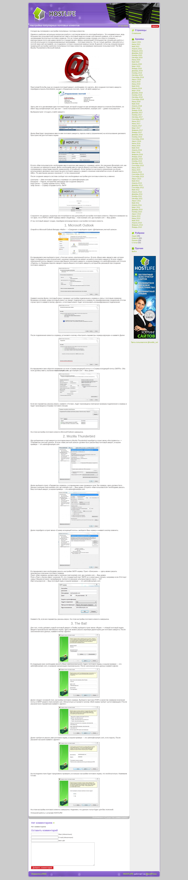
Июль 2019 (136, 82)
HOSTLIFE (54, 14)
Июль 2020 (136, 60)
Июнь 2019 (136, 84)
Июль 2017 (136, 121)
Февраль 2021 (137, 51)
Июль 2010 (136, 216)
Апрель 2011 (137, 205)
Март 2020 (136, 66)
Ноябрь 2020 (137, 55)
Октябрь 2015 (137, 163)
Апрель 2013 (137, 183)
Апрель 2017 (137, 126)
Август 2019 (136, 80)
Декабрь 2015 (137, 159)
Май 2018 (135, 104)
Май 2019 (135, 86)
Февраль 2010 (137, 225)
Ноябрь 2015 (137, 161)
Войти (134, 251)
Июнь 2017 (136, 124)
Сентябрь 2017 (138, 119)
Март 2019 (136, 91)
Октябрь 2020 (137, 58)
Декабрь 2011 (137, 194)
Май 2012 (135, 190)
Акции (134, 236)
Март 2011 (136, 207)
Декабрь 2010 (137, 210)
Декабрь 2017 (137, 113)
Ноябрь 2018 (137, 95)
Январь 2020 (137, 69)
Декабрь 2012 (137, 185)
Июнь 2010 (136, 218)
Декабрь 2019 (137, 71)
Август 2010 (136, 214)
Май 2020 (135, 62)
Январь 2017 (137, 132)
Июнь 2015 (136, 170)
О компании (136, 33)
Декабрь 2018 (137, 93)
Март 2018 (136, 108)
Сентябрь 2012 (138, 188)
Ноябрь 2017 (137, 115)
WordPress (151, 874)
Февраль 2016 (137, 154)
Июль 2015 (136, 168)
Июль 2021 (136, 44)
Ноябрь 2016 (137, 137)
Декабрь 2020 (137, 53)
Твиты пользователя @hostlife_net (144, 342)
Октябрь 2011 (137, 199)
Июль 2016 (136, 143)
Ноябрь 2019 (137, 73)
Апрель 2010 (137, 223)
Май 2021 (135, 47)
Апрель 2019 (137, 88)
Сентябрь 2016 (138, 139)
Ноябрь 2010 (137, 212)
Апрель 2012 (137, 192)
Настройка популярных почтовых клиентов (55, 25)
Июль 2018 (136, 102)
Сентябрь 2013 (138, 177)
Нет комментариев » (120, 817)
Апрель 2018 (137, 106)
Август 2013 (136, 179)
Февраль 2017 (137, 130)
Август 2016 (136, 141)
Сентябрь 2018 (138, 99)
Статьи (108, 817)
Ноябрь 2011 (137, 196)
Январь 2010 (137, 227)
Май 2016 (135, 148)
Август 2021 (136, 42)
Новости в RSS (39, 874)
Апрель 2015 (137, 172)
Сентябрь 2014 (138, 174)
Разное (135, 240)
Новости (135, 238)
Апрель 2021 (137, 49)
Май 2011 (135, 203)
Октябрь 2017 (137, 117)
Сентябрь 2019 (138, 77)
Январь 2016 (137, 157)
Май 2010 (135, 221)
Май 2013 (135, 181)
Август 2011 (136, 201)
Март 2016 (136, 152)
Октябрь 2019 (137, 75)
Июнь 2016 (136, 146)
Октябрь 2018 (137, 97)
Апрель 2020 (137, 64)
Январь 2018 (137, 110)
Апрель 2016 (137, 150)
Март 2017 (136, 128)
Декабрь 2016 (137, 135)
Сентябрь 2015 (138, 165)
